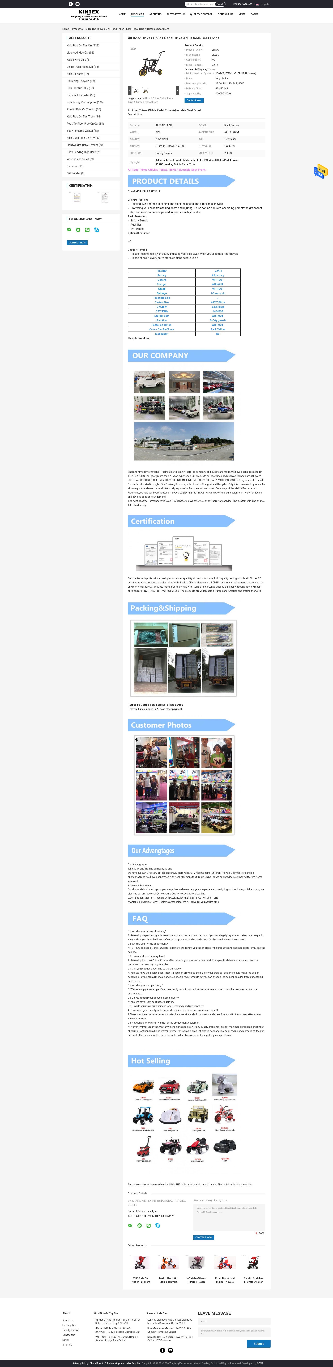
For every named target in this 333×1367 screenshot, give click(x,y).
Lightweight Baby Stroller (82, 145)
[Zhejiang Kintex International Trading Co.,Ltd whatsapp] (80, 230)
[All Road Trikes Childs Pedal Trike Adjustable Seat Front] (152, 64)
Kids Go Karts (75, 74)
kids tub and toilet (78, 159)
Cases (254, 14)
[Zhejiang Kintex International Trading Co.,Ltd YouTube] (77, 4)
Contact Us (225, 14)
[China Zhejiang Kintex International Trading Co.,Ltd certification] (76, 197)
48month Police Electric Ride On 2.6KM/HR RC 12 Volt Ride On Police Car (117, 1330)
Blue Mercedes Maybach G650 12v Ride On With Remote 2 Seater (169, 1330)
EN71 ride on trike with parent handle (196, 1184)
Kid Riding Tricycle (95, 29)
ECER (260, 1363)
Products (137, 14)
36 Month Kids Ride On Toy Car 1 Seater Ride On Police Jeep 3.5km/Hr (117, 1321)
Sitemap (67, 1344)
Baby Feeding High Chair (81, 152)
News (241, 14)
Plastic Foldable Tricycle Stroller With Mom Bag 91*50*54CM (253, 1280)
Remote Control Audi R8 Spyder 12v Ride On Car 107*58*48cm (170, 1339)
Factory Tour (176, 14)
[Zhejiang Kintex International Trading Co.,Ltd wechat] (89, 230)
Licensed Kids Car (77, 52)
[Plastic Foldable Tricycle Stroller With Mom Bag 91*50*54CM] (253, 1263)
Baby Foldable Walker (80, 130)
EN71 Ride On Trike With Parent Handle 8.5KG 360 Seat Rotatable (140, 1280)
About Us (155, 14)
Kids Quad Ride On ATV (81, 137)
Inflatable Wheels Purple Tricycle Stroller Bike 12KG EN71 (197, 1280)
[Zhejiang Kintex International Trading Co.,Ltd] (89, 15)
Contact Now (194, 100)
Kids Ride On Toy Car (79, 45)
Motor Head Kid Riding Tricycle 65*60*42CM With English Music (168, 1280)
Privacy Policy (80, 1363)
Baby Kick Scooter (78, 95)
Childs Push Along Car (80, 66)
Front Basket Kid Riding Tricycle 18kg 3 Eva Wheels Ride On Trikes (224, 1280)
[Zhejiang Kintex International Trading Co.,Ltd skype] (98, 229)
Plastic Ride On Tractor (81, 109)
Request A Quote (242, 4)
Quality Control (201, 14)
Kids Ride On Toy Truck (81, 116)
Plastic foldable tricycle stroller (235, 1184)
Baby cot (72, 166)
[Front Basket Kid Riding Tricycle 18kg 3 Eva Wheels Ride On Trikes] (225, 1263)
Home (122, 14)
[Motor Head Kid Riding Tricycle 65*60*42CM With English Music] (168, 1263)
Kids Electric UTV (77, 88)
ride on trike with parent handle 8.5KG (154, 1184)
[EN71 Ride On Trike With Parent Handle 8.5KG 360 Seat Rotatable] (140, 1263)
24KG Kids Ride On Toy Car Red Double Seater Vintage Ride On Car (116, 1339)
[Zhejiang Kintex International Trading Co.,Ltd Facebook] (71, 4)
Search (220, 4)
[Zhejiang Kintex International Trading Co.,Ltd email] (71, 230)
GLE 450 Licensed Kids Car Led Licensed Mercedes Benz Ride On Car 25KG (169, 1321)
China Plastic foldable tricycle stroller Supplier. (116, 1363)
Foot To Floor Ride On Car (82, 123)
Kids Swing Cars (76, 59)
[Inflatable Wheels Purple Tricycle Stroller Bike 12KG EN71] (196, 1263)
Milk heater (73, 173)
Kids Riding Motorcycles (81, 102)
